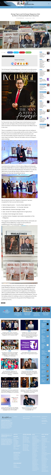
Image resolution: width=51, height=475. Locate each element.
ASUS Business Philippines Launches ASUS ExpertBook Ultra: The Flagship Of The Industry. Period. (43, 339)
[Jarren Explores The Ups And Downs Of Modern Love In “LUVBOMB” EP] (48, 125)
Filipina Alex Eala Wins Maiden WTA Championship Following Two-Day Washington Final (36, 314)
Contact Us (15, 416)
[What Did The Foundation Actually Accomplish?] (48, 379)
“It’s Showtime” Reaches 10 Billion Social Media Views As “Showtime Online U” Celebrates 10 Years (43, 87)
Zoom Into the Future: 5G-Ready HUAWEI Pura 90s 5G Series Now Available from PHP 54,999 (43, 120)
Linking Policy (44, 423)
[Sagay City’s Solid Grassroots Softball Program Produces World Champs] (27, 309)
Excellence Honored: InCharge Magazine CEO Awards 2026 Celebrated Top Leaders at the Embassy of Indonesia (43, 73)
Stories (41, 59)
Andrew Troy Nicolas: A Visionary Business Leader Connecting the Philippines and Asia (43, 112)
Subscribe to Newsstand (36, 416)
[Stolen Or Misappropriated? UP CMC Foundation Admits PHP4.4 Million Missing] (49, 351)
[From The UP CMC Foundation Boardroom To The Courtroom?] (48, 365)
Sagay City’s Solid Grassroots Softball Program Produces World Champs (27, 313)
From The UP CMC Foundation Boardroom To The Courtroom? (43, 366)
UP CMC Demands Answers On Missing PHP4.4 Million (43, 346)
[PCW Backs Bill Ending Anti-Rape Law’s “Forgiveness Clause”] (48, 79)
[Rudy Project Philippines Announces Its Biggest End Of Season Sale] (48, 324)
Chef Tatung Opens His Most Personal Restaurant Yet (43, 331)
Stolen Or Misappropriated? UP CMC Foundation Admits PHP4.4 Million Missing (44, 352)
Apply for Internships (26, 418)
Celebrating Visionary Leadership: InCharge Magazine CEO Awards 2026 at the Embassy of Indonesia (43, 105)
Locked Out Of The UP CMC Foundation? (43, 371)
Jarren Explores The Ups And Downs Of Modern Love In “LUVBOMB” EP (43, 126)
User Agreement (44, 416)
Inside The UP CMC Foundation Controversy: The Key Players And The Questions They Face (43, 359)
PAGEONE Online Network (42, 84)
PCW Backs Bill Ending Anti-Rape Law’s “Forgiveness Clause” (43, 80)
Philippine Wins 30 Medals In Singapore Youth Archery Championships (45, 313)
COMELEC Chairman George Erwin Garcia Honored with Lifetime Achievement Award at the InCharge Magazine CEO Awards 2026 (43, 64)
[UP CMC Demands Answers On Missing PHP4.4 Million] (48, 345)
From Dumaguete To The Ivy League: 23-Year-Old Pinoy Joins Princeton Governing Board (18, 314)
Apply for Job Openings (26, 416)
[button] (49, 3)
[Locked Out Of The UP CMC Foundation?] (48, 371)
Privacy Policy (44, 418)
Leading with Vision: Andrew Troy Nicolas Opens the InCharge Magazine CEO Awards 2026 (43, 55)
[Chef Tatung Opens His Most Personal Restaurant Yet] (48, 330)
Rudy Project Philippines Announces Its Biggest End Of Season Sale (43, 325)
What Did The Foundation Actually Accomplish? (43, 380)
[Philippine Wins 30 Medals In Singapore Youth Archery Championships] (46, 309)
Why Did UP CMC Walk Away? (43, 376)
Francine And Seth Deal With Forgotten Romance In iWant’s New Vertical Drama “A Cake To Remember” (43, 96)
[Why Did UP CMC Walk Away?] (48, 376)
